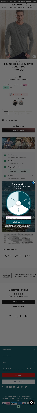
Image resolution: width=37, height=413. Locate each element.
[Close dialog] (33, 182)
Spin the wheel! (18, 222)
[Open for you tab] (31, 402)
